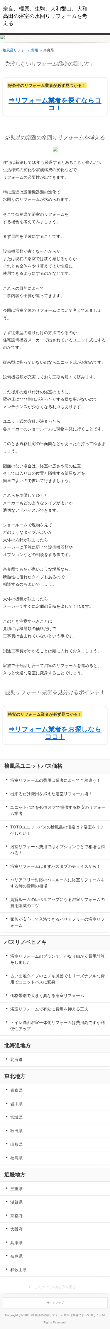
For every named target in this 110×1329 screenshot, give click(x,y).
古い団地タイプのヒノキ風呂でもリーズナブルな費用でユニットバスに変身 (57, 978)
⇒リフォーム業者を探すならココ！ (55, 104)
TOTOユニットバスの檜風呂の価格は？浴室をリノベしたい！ (57, 830)
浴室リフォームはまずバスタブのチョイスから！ (55, 866)
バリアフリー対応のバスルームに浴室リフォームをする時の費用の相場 (57, 882)
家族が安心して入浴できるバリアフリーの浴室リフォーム (57, 922)
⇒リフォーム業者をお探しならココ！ (55, 732)
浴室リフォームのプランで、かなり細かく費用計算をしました (57, 959)
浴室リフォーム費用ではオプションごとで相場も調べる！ (57, 849)
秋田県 (16, 1130)
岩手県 (16, 1103)
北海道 (16, 1059)
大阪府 (16, 1229)
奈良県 (16, 1256)
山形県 (16, 1144)
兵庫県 (16, 1242)
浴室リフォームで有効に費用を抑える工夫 (49, 1009)
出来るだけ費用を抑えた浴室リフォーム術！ (51, 793)
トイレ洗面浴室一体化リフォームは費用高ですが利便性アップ (57, 1025)
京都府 (16, 1215)
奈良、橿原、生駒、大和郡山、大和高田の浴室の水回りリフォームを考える (45, 16)
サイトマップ (55, 1302)
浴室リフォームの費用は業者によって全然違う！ (55, 780)
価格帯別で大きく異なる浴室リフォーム (47, 995)
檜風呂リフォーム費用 (20, 50)
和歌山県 (18, 1269)
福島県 (16, 1157)
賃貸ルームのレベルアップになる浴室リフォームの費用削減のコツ (57, 902)
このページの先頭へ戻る (55, 1287)
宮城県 (16, 1117)
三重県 (16, 1188)
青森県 (16, 1090)
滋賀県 (16, 1202)
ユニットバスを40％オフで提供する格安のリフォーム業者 (57, 810)
